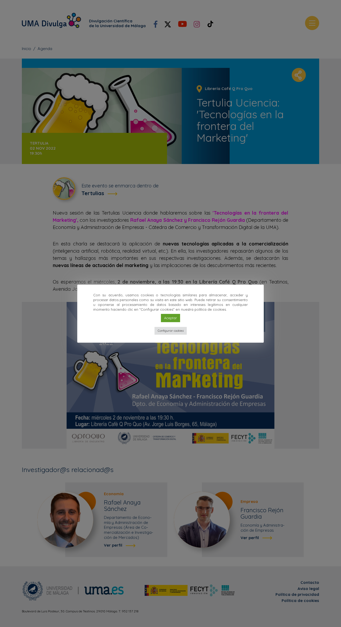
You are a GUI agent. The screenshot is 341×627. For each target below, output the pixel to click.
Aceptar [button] (170, 318)
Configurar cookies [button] (171, 331)
